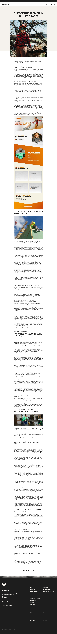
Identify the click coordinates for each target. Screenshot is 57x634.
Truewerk (19, 481)
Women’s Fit (27, 481)
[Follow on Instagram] (9, 601)
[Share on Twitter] (29, 570)
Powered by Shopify (12, 629)
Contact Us (32, 589)
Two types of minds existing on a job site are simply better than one (25, 342)
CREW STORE (32, 620)
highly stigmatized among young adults (35, 258)
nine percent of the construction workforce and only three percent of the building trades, (28, 246)
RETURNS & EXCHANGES (34, 591)
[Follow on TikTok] (14, 601)
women (28, 10)
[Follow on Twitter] (7, 601)
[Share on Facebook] (26, 570)
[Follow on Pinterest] (5, 601)
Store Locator (33, 596)
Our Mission (45, 587)
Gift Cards (45, 620)
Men (31, 615)
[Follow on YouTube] (3, 601)
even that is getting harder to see (32, 262)
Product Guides (46, 618)
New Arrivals (45, 615)
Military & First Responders (48, 593)
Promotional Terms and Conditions (35, 604)
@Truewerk (29, 557)
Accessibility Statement (35, 598)
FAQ (31, 587)
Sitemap (31, 593)
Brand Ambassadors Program (48, 591)
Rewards (47, 4)
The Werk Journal (46, 589)
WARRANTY (32, 602)
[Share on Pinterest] (31, 570)
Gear (31, 618)
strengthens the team (35, 376)
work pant (30, 89)
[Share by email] (33, 570)
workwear (26, 503)
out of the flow (27, 466)
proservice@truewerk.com (18, 564)
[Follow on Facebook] (12, 601)
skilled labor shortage (36, 450)
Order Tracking (33, 600)
